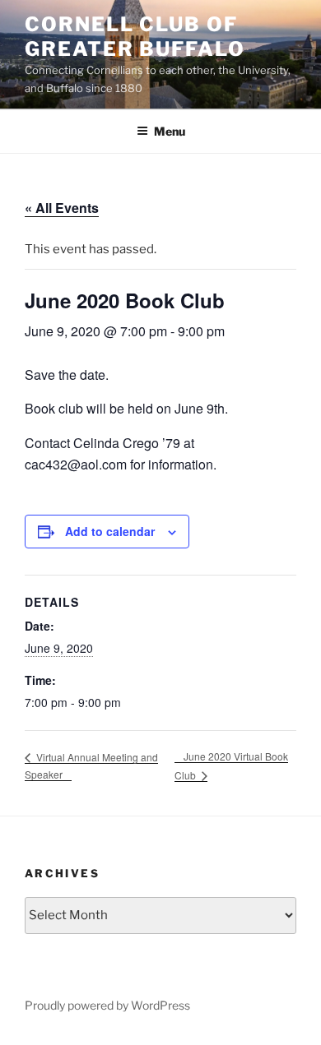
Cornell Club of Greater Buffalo (135, 36)
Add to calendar (110, 531)
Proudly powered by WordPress (107, 1005)
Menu (169, 131)
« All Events (62, 207)
